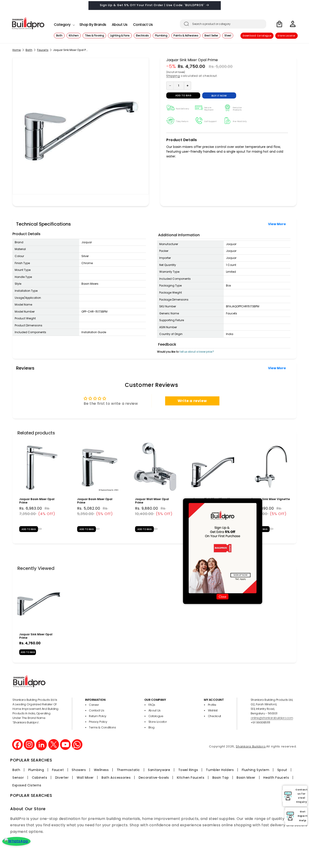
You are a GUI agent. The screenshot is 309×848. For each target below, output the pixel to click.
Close (222, 596)
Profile (212, 705)
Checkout (214, 716)
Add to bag (28, 652)
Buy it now (219, 95)
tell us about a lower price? (196, 352)
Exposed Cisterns (26, 785)
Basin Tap (220, 777)
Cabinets (39, 777)
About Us (154, 710)
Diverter (62, 777)
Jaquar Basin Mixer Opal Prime (37, 500)
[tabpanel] (38, 488)
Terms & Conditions (102, 727)
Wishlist (213, 710)
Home (16, 50)
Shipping (173, 76)
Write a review (192, 400)
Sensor (18, 777)
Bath (29, 50)
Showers (79, 770)
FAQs (151, 705)
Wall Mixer (85, 777)
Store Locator (286, 35)
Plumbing (36, 770)
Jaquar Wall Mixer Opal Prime (152, 500)
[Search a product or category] (186, 23)
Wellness (101, 770)
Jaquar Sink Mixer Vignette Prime (270, 500)
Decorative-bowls (154, 777)
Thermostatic (128, 770)
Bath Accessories (116, 777)
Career (94, 705)
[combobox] (223, 24)
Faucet (58, 770)
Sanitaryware (159, 770)
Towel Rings (188, 770)
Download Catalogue (257, 35)
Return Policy (97, 716)
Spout (282, 770)
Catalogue (155, 716)
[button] (64, 23)
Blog (151, 727)
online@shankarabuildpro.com (272, 718)
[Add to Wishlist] (40, 529)
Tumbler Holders (220, 770)
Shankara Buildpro (251, 746)
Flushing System (255, 770)
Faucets (42, 50)
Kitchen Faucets (190, 777)
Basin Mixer (246, 777)
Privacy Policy (98, 722)
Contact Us (96, 710)
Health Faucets (276, 777)
